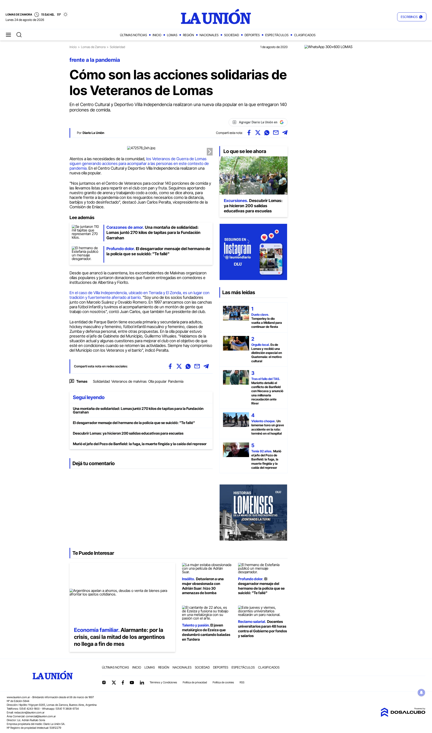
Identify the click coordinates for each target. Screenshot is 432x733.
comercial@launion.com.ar (41, 716)
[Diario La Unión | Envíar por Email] (276, 132)
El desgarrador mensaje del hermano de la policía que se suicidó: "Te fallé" (134, 422)
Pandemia (175, 381)
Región (188, 35)
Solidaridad (101, 381)
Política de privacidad (195, 682)
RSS (242, 682)
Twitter (114, 682)
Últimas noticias (133, 35)
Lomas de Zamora (93, 47)
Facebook (123, 682)
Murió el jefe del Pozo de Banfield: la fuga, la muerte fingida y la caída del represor (140, 444)
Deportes (252, 35)
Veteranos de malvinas (129, 381)
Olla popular (157, 381)
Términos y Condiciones (163, 682)
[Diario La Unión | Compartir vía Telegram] (285, 132)
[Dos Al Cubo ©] (403, 715)
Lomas (172, 35)
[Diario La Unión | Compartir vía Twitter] (258, 132)
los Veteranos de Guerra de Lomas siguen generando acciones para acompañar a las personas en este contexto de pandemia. (139, 163)
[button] (411, 16)
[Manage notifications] (421, 692)
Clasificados (304, 35)
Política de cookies (223, 682)
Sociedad (231, 35)
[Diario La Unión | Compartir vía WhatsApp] (267, 132)
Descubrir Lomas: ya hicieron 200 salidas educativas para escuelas (128, 433)
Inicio (157, 35)
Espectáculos (276, 35)
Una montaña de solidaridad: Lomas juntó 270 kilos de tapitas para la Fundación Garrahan (138, 410)
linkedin (142, 682)
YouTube (132, 682)
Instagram (104, 682)
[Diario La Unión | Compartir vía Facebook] (249, 132)
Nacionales (209, 35)
